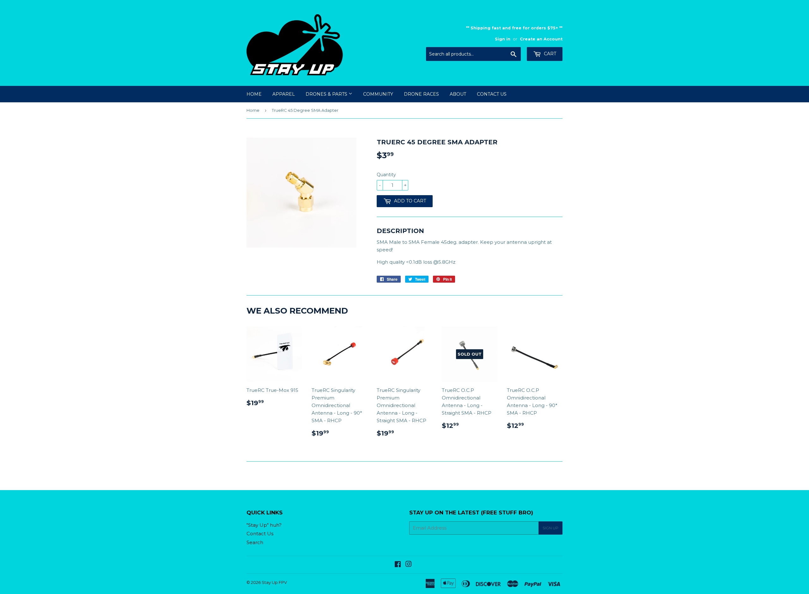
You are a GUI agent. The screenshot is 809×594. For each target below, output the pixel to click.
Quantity (386, 174)
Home (254, 94)
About (458, 94)
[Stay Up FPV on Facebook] (397, 565)
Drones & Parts (327, 94)
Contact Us (492, 94)
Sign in (502, 39)
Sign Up (550, 527)
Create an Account (541, 39)
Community (378, 94)
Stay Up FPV (274, 582)
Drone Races (421, 94)
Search (254, 542)
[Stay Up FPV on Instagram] (408, 565)
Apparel (283, 94)
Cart (549, 54)
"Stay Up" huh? (264, 525)
